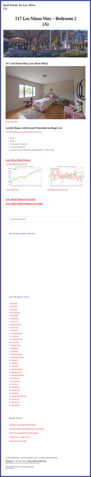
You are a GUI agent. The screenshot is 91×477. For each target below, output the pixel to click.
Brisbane (13, 309)
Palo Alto (15, 366)
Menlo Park (15, 345)
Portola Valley (16, 369)
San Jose (14, 384)
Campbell (14, 315)
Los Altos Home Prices (12, 190)
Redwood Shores (17, 375)
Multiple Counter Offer (17, 441)
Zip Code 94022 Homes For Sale (24, 203)
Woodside (15, 405)
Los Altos (14, 336)
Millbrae (14, 348)
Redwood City (16, 372)
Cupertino (14, 318)
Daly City (13, 321)
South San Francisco (19, 396)
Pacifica (14, 363)
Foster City (14, 327)
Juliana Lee (10, 461)
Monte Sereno (16, 354)
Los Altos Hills (16, 339)
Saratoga (14, 393)
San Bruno (15, 378)
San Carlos (15, 381)
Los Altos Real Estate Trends (16, 164)
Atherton (13, 303)
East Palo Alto (15, 324)
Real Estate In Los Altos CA (19, 6)
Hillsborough (16, 333)
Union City (15, 402)
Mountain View (17, 357)
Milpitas (14, 351)
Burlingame (15, 312)
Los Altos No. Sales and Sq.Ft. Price (57, 190)
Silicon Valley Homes (13, 466)
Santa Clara (15, 390)
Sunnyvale (15, 399)
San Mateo (15, 387)
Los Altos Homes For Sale (21, 199)
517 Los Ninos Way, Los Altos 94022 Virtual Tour (24, 132)
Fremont (14, 330)
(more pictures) (12, 122)
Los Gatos (15, 342)
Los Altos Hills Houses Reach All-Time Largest (26, 429)
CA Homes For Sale (27, 466)
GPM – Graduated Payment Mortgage (23, 433)
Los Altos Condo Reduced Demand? (22, 425)
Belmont (13, 306)
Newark (14, 360)
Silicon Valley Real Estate (36, 461)
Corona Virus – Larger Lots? (19, 437)
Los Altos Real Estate (18, 160)
